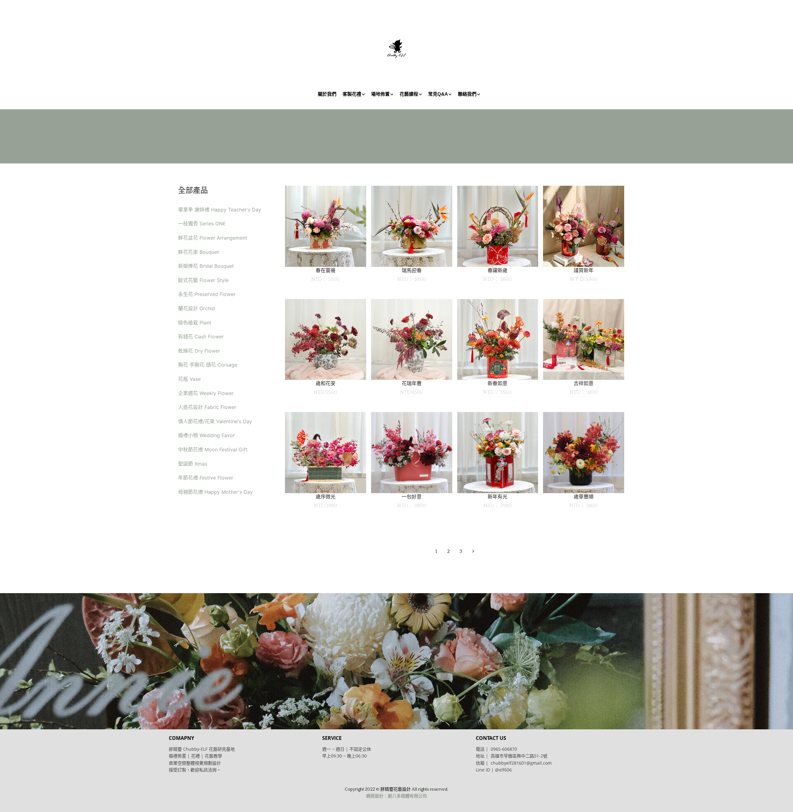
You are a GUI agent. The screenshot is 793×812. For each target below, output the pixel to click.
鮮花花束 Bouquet (198, 252)
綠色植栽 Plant (194, 322)
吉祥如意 (584, 383)
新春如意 (497, 383)
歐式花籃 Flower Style (203, 280)
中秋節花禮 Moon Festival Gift (213, 449)
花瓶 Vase (189, 379)
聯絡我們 (467, 94)
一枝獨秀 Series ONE (202, 223)
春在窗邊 (325, 270)
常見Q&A (438, 94)
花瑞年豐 (412, 383)
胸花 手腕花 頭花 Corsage (207, 365)
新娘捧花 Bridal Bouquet (206, 266)
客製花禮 (352, 94)
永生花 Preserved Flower (206, 294)
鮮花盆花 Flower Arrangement (212, 238)
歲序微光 (325, 496)
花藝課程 (409, 94)
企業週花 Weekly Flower (206, 393)
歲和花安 (325, 383)
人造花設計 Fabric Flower (207, 407)
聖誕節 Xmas (192, 464)
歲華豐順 (584, 496)
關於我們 (327, 94)
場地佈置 (380, 94)
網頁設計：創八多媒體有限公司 (396, 796)
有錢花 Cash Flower (201, 336)
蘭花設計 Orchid (196, 308)
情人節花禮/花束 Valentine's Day (215, 421)
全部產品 (193, 190)
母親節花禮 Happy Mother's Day (215, 492)
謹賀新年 (584, 270)
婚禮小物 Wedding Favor (206, 435)
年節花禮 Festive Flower (205, 478)
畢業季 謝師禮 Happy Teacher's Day (219, 209)
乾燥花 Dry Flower (199, 351)
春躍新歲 (497, 270)
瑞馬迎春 (412, 270)
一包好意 (412, 496)
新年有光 (497, 496)
